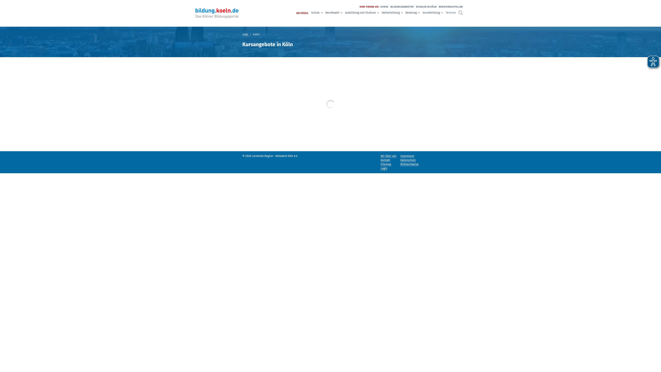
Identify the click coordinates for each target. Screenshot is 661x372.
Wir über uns (388, 156)
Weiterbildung (391, 12)
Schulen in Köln (426, 6)
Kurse (384, 6)
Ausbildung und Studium (360, 12)
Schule (315, 12)
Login (384, 168)
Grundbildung (431, 12)
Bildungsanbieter (402, 6)
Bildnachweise (409, 164)
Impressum (407, 156)
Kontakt (385, 160)
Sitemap (386, 164)
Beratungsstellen (451, 6)
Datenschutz (408, 160)
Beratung (411, 12)
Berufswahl (332, 12)
